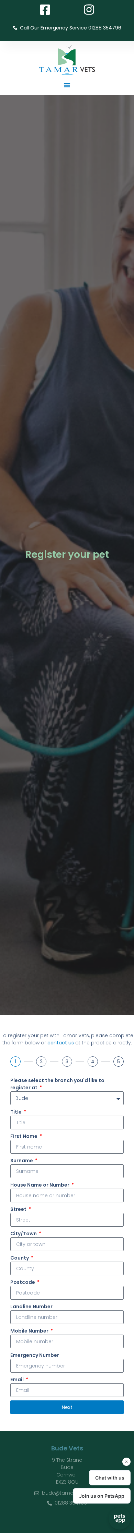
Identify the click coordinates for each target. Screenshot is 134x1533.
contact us (60, 1042)
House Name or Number (40, 1184)
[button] (67, 85)
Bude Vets (67, 1448)
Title (16, 1111)
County (20, 1257)
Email (17, 1379)
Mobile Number (29, 1330)
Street (18, 1209)
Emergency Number (34, 1355)
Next (67, 1407)
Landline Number (31, 1306)
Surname (22, 1160)
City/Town (24, 1233)
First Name (24, 1136)
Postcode (23, 1282)
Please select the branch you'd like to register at (57, 1084)
